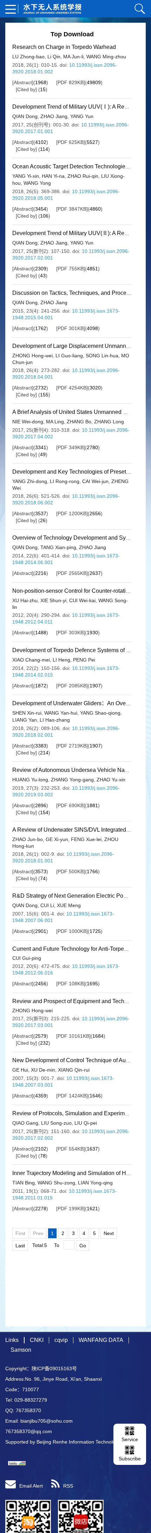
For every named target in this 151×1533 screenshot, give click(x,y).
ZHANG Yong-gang (72, 779)
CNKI (37, 1340)
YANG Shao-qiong (100, 713)
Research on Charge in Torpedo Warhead (64, 47)
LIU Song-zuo (56, 1123)
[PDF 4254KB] (72, 387)
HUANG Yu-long (30, 779)
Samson (21, 1350)
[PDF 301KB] (70, 328)
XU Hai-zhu (25, 600)
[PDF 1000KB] (72, 931)
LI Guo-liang (69, 355)
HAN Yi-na (53, 176)
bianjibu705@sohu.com (46, 1421)
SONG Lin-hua (102, 355)
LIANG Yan (24, 720)
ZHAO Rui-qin (82, 176)
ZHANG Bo (79, 421)
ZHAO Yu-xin (111, 779)
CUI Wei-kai (82, 600)
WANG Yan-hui (60, 713)
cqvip (61, 1340)
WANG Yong (37, 183)
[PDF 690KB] (70, 805)
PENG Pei (84, 660)
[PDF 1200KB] (72, 513)
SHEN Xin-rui (26, 713)
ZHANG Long (109, 421)
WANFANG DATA (101, 1340)
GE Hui (20, 1070)
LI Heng (61, 660)
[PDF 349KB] (70, 447)
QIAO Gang (25, 1123)
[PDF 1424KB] (72, 1095)
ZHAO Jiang (53, 116)
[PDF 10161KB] (73, 1036)
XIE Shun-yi (53, 600)
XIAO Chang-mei (31, 660)
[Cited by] (26, 89)
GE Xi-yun (57, 839)
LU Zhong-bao (28, 56)
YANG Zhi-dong (29, 481)
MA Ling (55, 421)
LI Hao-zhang (55, 720)
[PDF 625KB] (70, 142)
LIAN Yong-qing (95, 1182)
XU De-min (43, 1070)
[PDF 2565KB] (72, 573)
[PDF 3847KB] (72, 209)
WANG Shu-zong (56, 1182)
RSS (68, 1486)
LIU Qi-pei (85, 1123)
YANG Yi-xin (25, 176)
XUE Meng (69, 905)
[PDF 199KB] (70, 1208)
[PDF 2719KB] (72, 746)
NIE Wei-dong (27, 421)
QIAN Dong (25, 116)
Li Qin (53, 56)
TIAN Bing (23, 1182)
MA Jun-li (73, 56)
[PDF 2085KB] (72, 685)
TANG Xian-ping (58, 547)
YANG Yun (81, 116)
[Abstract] (22, 82)
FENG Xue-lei (86, 839)
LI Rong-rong (64, 481)
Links (12, 1340)
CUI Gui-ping (26, 958)
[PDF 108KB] (70, 983)
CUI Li (47, 905)
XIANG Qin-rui (74, 1070)
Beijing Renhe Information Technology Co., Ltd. (89, 1442)
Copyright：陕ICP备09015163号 (41, 1368)
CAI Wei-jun (95, 481)
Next (109, 1233)
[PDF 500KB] (70, 871)
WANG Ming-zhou (106, 56)
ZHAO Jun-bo (27, 839)
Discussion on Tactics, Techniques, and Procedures (76, 293)
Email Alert (31, 1486)
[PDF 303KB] (70, 632)
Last (20, 1245)
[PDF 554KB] (70, 1149)
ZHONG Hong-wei (32, 355)
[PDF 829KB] (70, 82)
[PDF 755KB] (70, 268)
